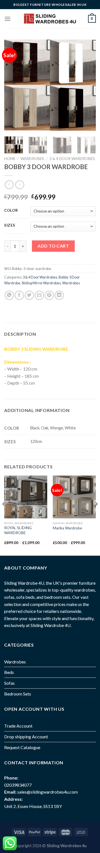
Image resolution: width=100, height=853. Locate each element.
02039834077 (18, 785)
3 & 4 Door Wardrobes (72, 158)
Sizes (9, 225)
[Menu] (7, 18)
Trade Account (18, 725)
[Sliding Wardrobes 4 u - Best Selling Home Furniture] (49, 18)
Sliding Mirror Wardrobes (41, 283)
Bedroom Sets (17, 693)
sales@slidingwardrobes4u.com (47, 791)
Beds (9, 672)
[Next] (87, 85)
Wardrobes (32, 158)
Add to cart (53, 245)
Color (11, 210)
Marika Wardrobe (67, 528)
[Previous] (13, 85)
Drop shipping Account (26, 736)
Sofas (9, 683)
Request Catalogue (22, 747)
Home (9, 158)
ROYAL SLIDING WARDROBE (18, 530)
